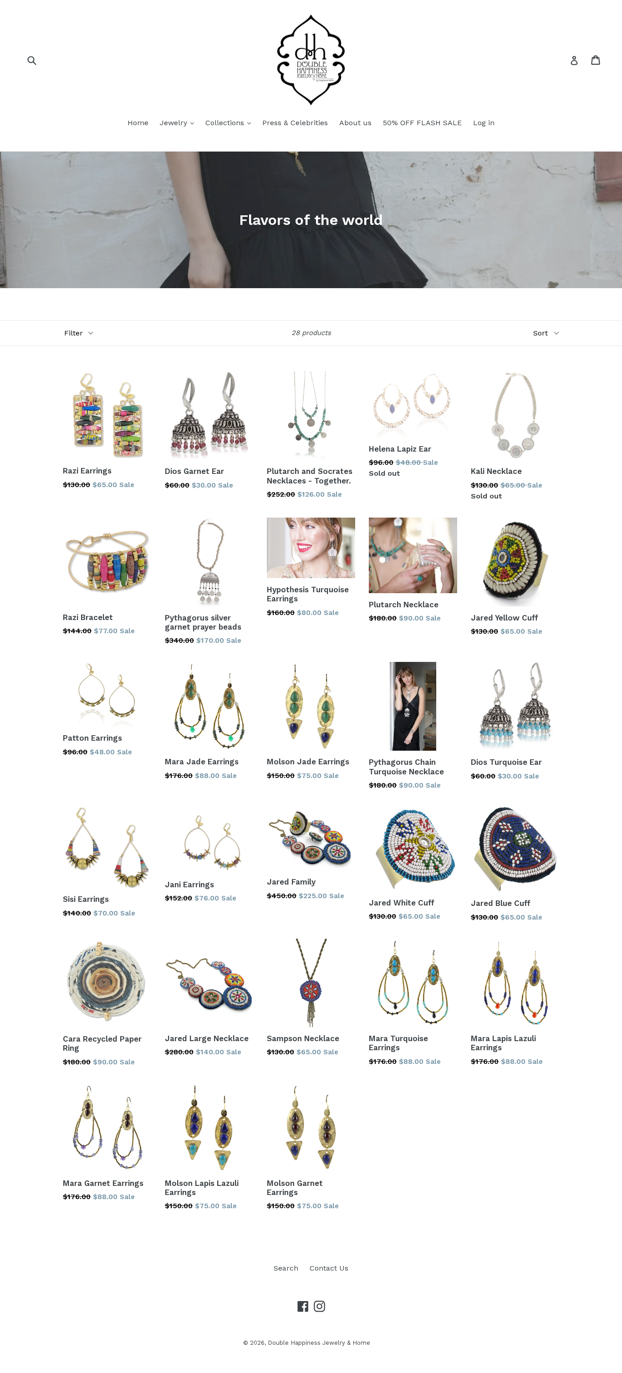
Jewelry (174, 122)
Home (137, 122)
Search (286, 1268)
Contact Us (329, 1268)
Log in (484, 122)
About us (355, 122)
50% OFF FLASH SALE (422, 122)
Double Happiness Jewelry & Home (319, 1342)
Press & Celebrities (295, 122)
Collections (225, 122)
